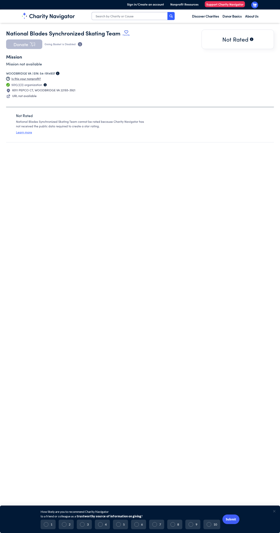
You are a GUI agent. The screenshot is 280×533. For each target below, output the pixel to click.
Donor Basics (232, 16)
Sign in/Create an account (145, 4)
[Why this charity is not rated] (251, 39)
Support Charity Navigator (224, 4)
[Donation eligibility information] (80, 44)
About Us (251, 16)
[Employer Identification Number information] (57, 73)
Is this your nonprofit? (26, 79)
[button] (24, 44)
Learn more (24, 132)
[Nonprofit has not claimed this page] (8, 79)
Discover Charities (205, 16)
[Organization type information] (45, 84)
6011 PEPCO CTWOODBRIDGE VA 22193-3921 (43, 90)
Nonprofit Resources (184, 4)
